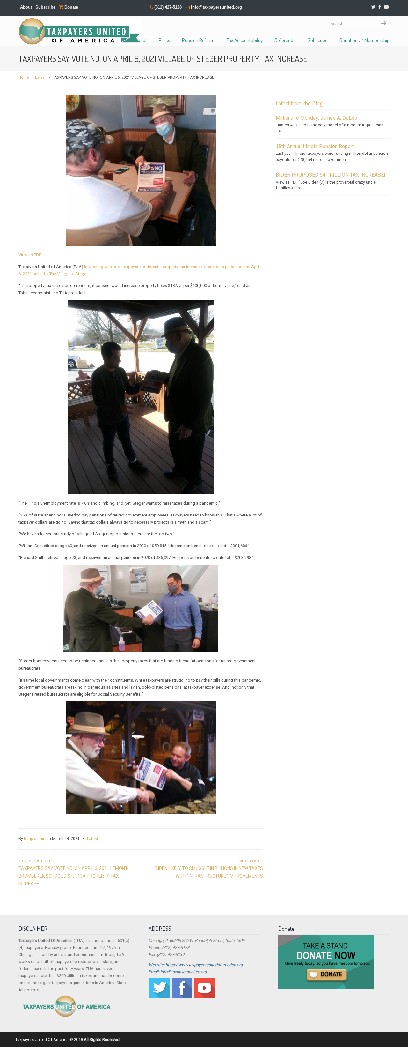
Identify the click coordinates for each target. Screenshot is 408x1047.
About (26, 7)
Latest (40, 77)
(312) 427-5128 (168, 7)
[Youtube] (204, 996)
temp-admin (34, 838)
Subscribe (45, 7)
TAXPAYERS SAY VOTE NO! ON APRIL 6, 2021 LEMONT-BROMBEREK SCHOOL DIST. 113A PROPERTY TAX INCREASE (73, 876)
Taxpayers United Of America (79, 31)
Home (23, 77)
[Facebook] (379, 7)
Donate (70, 7)
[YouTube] (386, 7)
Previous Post (35, 861)
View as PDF (29, 254)
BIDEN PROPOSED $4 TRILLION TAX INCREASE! (330, 175)
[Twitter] (373, 7)
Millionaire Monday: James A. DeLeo (316, 118)
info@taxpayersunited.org (216, 7)
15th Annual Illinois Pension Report (315, 146)
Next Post (250, 861)
